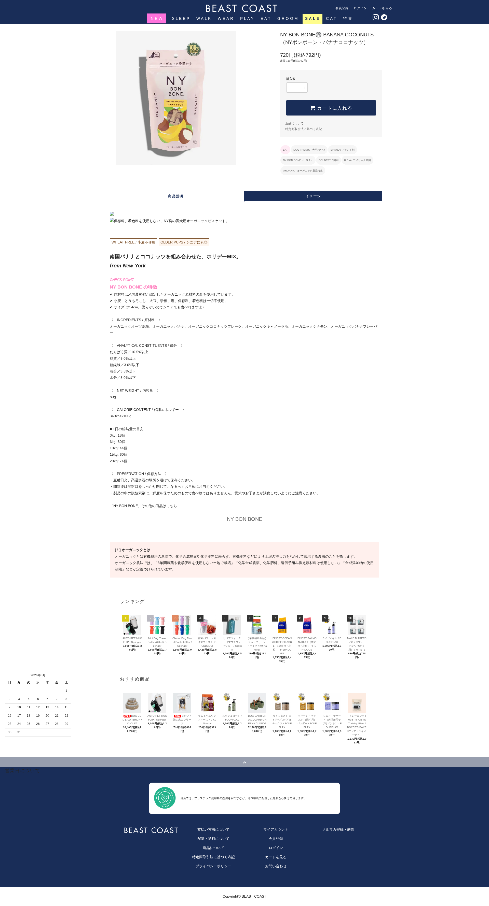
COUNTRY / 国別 (328, 160)
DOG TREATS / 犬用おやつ (309, 149)
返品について (294, 123)
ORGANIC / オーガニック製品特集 (303, 170)
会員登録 (342, 8)
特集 (348, 18)
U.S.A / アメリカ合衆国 (357, 160)
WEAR (226, 18)
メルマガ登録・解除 (338, 829)
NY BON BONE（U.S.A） (298, 160)
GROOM (288, 18)
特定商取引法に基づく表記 (303, 129)
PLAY (247, 18)
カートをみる (382, 8)
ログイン (360, 8)
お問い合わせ (276, 866)
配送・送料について (213, 839)
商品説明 (176, 196)
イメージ (313, 196)
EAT (266, 18)
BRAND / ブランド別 (343, 149)
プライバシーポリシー (213, 866)
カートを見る (276, 857)
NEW (157, 18)
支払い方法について (213, 829)
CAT (331, 18)
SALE (312, 18)
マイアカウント (275, 829)
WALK (204, 18)
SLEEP (181, 18)
